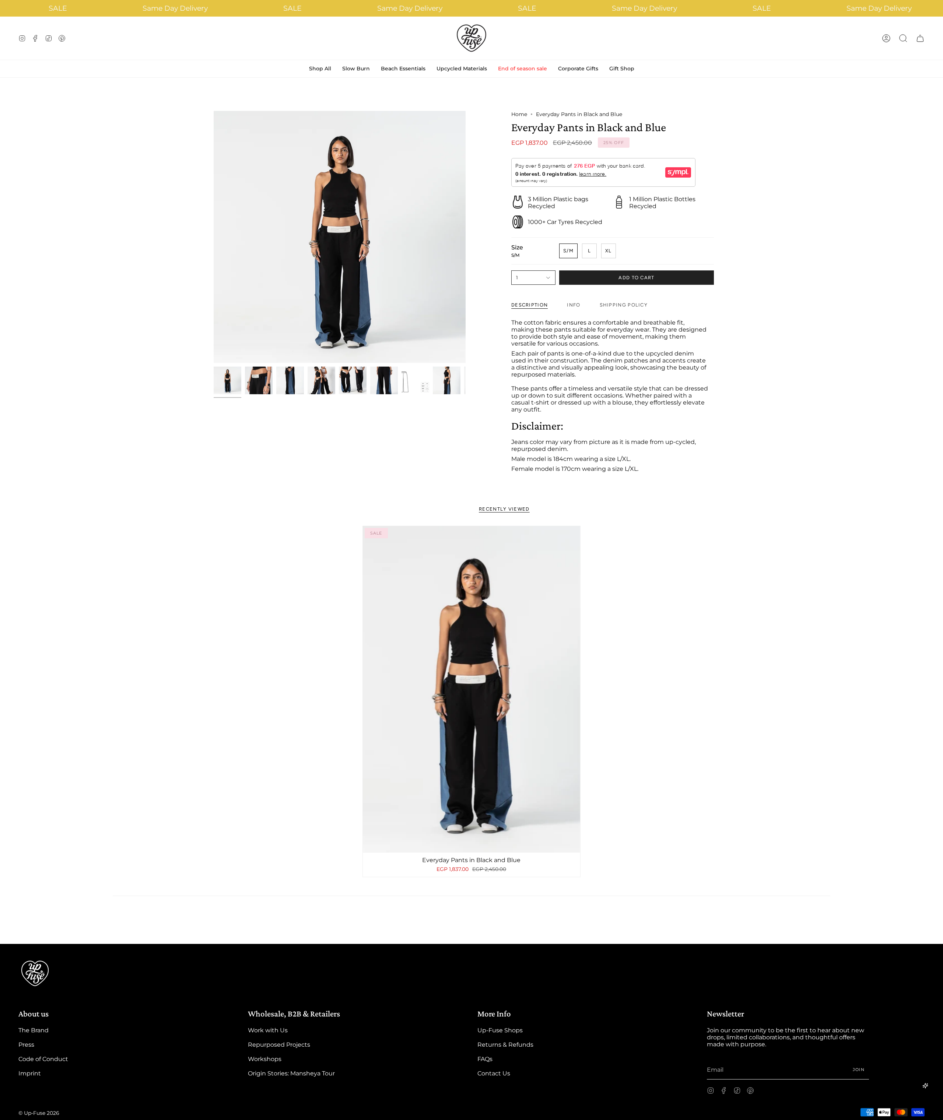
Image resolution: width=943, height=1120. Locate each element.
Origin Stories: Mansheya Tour (291, 1073)
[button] (903, 38)
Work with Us (268, 1030)
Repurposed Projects (279, 1044)
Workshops (264, 1059)
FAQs (484, 1059)
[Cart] (920, 38)
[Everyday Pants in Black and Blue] (471, 689)
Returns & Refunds (505, 1044)
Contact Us (493, 1073)
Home (519, 114)
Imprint (29, 1073)
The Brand (33, 1030)
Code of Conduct (43, 1059)
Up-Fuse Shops (500, 1030)
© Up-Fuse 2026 (38, 1113)
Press (26, 1044)
